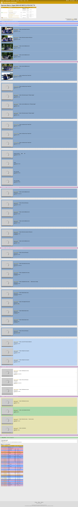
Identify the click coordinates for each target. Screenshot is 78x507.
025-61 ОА (5, 468)
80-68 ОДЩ (5, 448)
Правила (42, 502)
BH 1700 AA (5, 478)
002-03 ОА (5, 456)
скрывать (73, 19)
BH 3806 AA (5, 483)
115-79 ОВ (5, 457)
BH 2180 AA (5, 479)
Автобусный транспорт (10, 2)
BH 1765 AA (5, 481)
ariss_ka (16, 68)
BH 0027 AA (5, 467)
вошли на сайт (5, 441)
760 (1, 459)
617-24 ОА (5, 452)
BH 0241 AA (5, 477)
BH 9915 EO (5, 480)
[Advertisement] (39, 494)
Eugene (16, 48)
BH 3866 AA (5, 482)
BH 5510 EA (5, 470)
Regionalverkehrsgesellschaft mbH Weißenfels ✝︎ (14, 17)
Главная (36, 502)
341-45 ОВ (5, 466)
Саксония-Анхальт (5, 17)
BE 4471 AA (5, 459)
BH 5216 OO (5, 485)
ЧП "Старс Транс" (11, 10)
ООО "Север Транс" (13, 13)
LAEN (16, 403)
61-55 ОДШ (5, 450)
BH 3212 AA (5, 462)
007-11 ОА (5, 458)
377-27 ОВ (5, 465)
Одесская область (5, 12)
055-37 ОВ (5, 449)
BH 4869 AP (5, 472)
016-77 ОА (5, 464)
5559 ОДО (5, 453)
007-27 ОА (5, 454)
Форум (39, 502)
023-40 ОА (5, 463)
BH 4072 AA (5, 484)
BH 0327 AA (5, 476)
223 (1, 448)
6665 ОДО (5, 455)
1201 (2, 452)
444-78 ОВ (5, 469)
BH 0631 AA (5, 471)
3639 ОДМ (5, 451)
